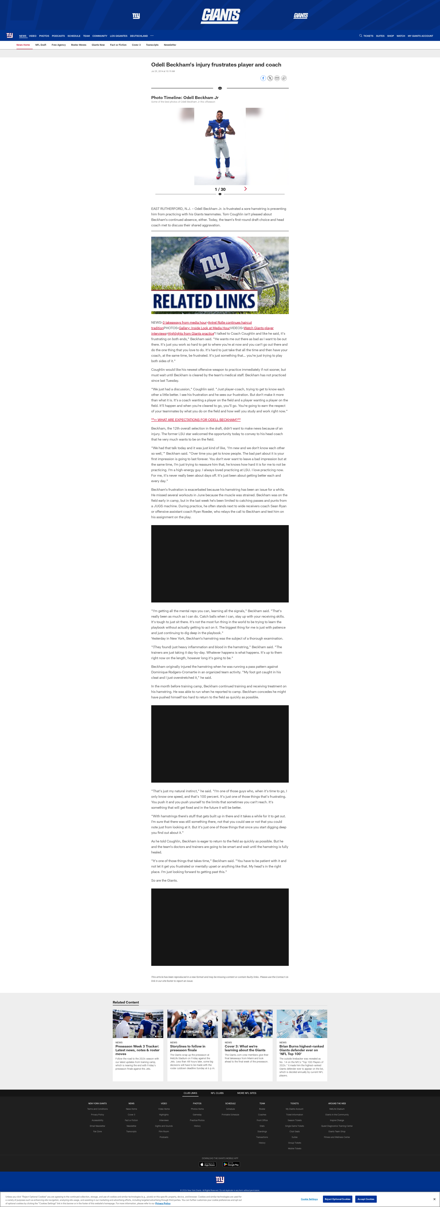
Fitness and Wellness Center (337, 1137)
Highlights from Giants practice (191, 333)
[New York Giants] (220, 1180)
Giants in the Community (337, 1114)
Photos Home (197, 1109)
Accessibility (97, 1120)
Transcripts (131, 1131)
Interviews (164, 1120)
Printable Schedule (230, 1114)
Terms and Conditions (97, 1109)
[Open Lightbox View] (220, 154)
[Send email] (277, 80)
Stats (262, 1126)
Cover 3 (131, 1114)
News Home (131, 1109)
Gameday (197, 1114)
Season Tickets (295, 1120)
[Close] (434, 1199)
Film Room (164, 1131)
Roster (262, 1109)
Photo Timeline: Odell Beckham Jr (184, 97)
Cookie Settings (309, 1199)
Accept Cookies (366, 1199)
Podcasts (164, 1137)
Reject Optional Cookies (337, 1199)
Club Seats (295, 1131)
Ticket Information (294, 1114)
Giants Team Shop (336, 1131)
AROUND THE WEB (337, 1103)
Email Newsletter (97, 1126)
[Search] (360, 35)
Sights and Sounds (164, 1126)
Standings (262, 1131)
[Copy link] (284, 78)
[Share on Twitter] (270, 80)
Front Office (262, 1120)
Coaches (262, 1114)
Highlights (164, 1114)
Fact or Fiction (131, 1120)
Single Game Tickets (294, 1126)
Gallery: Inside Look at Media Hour (204, 328)
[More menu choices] (152, 35)
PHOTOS (197, 1103)
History (197, 1126)
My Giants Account (294, 1109)
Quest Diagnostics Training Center (337, 1126)
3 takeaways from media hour (185, 322)
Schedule (230, 1109)
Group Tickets (294, 1143)
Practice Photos (197, 1120)
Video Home (164, 1109)
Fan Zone (97, 1131)
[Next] (245, 189)
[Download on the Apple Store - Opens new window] (207, 1165)
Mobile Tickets (294, 1148)
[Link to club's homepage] (10, 35)
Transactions (262, 1137)
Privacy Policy (97, 1114)
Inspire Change (337, 1120)
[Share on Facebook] (263, 80)
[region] (220, 1199)
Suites (295, 1137)
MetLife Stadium (337, 1109)
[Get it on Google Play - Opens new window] (231, 1166)
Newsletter (131, 1126)
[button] (220, 564)
